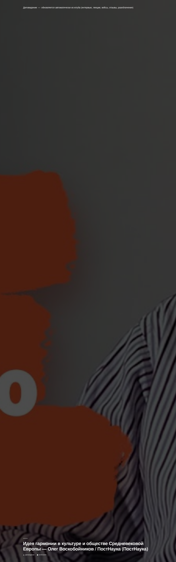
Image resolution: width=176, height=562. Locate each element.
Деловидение (30, 7)
